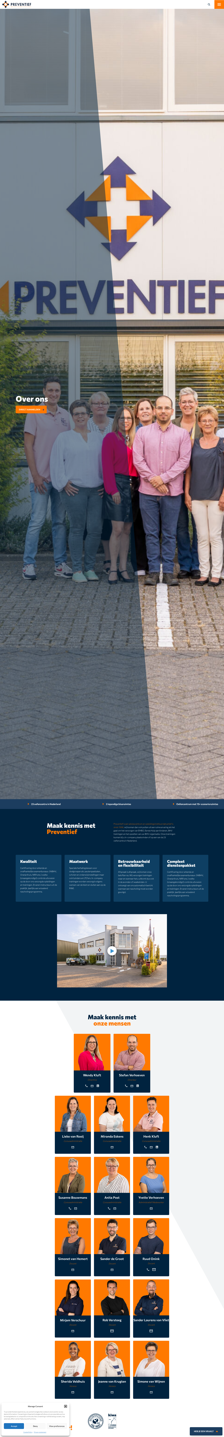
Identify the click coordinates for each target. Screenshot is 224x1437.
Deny (35, 1426)
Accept (14, 1426)
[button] (65, 1406)
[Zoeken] (210, 4)
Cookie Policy (28, 1432)
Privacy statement (40, 1432)
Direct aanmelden (29, 409)
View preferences (57, 1426)
